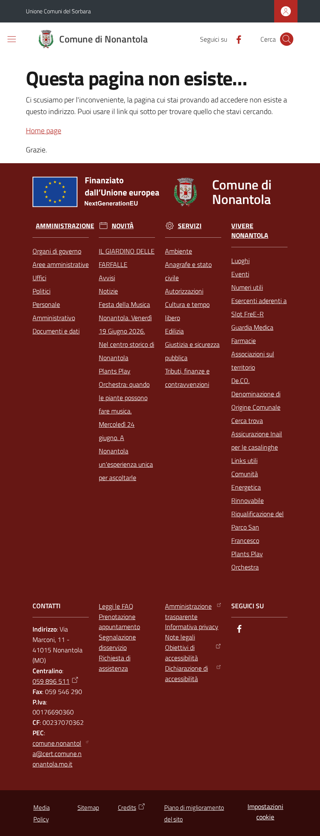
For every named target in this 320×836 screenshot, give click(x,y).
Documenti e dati (56, 331)
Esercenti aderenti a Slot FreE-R (259, 307)
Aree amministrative (60, 264)
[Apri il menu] (12, 39)
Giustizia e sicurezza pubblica (192, 351)
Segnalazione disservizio (117, 642)
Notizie (108, 291)
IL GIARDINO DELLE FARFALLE (127, 257)
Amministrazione (65, 226)
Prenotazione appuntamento (119, 622)
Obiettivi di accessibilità (181, 652)
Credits (127, 807)
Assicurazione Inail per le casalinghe (256, 440)
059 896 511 (51, 681)
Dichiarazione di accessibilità (186, 673)
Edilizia (174, 331)
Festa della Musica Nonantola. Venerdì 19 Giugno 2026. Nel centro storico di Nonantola (126, 331)
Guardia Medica (252, 327)
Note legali (180, 637)
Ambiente (178, 251)
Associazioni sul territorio (252, 360)
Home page (43, 130)
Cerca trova (247, 420)
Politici (41, 291)
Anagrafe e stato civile (188, 271)
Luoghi (240, 261)
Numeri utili (247, 287)
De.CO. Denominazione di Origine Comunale (255, 394)
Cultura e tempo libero (187, 311)
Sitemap (88, 807)
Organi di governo (56, 251)
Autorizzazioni (184, 291)
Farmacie (243, 341)
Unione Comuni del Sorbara (58, 11)
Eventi (240, 274)
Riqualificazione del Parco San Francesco (257, 527)
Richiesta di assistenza (114, 663)
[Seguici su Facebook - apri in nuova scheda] (235, 39)
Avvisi (107, 278)
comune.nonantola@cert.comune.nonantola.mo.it (57, 753)
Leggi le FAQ (116, 606)
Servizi (190, 226)
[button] (286, 39)
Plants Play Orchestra (247, 560)
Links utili (244, 460)
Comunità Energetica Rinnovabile (247, 487)
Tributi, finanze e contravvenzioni (187, 377)
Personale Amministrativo (53, 311)
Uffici (39, 278)
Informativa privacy (191, 627)
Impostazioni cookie (265, 811)
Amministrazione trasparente (188, 611)
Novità (123, 226)
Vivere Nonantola (249, 230)
